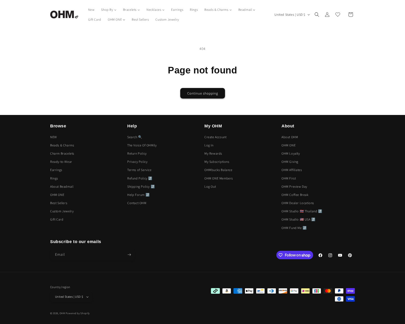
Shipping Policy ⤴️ (141, 186)
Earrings (56, 170)
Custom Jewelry (62, 211)
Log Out (210, 186)
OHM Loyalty (290, 153)
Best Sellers (58, 203)
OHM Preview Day (294, 186)
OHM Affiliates (291, 170)
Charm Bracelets (62, 153)
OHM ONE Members (218, 178)
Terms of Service (139, 170)
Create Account (215, 137)
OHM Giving (289, 162)
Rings (54, 178)
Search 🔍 (134, 137)
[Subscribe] (129, 254)
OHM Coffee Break (295, 195)
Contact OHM (136, 203)
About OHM (289, 137)
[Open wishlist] (337, 14)
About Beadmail (61, 186)
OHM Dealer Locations (297, 203)
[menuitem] (91, 10)
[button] (317, 14)
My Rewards (213, 153)
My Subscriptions (216, 162)
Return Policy (137, 153)
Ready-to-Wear (61, 162)
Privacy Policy (137, 162)
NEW (53, 137)
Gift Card (56, 219)
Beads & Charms (62, 145)
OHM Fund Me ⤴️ (294, 228)
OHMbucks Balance (218, 170)
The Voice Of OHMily (142, 145)
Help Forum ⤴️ (138, 195)
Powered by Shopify (78, 313)
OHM (62, 313)
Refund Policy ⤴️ (139, 178)
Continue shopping (202, 93)
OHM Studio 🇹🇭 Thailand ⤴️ (301, 211)
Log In (209, 145)
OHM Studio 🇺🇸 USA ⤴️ (298, 219)
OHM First (288, 178)
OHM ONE (57, 195)
